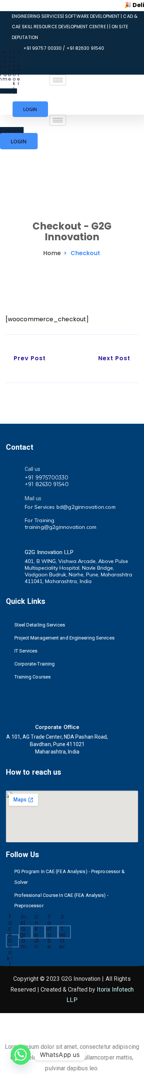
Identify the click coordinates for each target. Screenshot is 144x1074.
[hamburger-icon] (57, 80)
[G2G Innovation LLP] (12, 551)
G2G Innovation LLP (49, 552)
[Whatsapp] (21, 1055)
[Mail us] (12, 497)
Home (52, 253)
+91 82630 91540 (47, 484)
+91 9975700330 (46, 477)
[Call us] (12, 468)
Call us (32, 469)
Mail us (33, 498)
